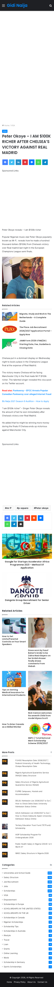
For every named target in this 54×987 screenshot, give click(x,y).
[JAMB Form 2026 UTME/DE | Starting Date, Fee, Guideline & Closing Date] (9, 344)
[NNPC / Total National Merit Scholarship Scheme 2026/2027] (40, 729)
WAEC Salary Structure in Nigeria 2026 (32, 853)
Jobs (6, 886)
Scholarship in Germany (14, 962)
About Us (31, 982)
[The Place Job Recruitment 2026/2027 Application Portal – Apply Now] (9, 329)
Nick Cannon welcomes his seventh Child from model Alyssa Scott (40, 716)
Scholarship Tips (11, 926)
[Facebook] (7, 518)
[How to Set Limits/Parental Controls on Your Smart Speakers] (14, 626)
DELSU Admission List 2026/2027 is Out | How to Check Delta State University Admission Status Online (33, 804)
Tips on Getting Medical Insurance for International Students (13, 692)
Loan (6, 944)
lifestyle (7, 935)
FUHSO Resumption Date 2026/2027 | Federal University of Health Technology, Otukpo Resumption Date (33, 763)
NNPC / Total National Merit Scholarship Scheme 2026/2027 (39, 741)
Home (6, 125)
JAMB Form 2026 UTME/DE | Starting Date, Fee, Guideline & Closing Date (35, 344)
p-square (23, 508)
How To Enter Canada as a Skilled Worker (13, 725)
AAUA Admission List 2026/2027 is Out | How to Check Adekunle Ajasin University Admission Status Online (33, 816)
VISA (13, 125)
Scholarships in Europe (14, 904)
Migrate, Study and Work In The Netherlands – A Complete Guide (35, 317)
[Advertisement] (27, 39)
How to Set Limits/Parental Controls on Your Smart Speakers (14, 640)
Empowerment (10, 900)
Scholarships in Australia (14, 931)
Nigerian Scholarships (13, 922)
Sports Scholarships (12, 967)
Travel (6, 940)
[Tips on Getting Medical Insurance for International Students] (14, 679)
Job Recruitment (11, 882)
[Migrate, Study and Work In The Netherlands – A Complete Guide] (9, 316)
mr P (8, 508)
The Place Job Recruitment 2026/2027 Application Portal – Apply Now (35, 331)
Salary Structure (11, 877)
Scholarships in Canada (14, 917)
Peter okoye (41, 508)
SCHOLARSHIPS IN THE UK (16, 913)
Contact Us (42, 982)
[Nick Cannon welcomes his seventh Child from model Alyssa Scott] (40, 690)
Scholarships (9, 891)
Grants (7, 949)
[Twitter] (14, 518)
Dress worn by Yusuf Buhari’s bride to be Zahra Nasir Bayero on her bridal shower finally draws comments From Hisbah (39, 658)
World (6, 958)
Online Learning (11, 953)
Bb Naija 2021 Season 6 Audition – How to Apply (25, 401)
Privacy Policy (19, 982)
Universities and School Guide (17, 873)
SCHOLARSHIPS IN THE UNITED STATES (22, 908)
